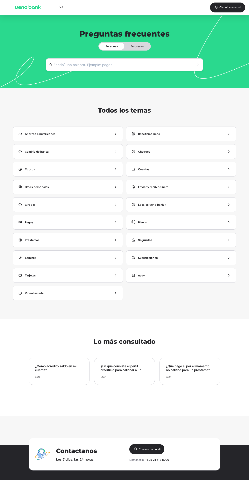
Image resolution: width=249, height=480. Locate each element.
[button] (227, 7)
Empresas (137, 46)
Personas (111, 46)
